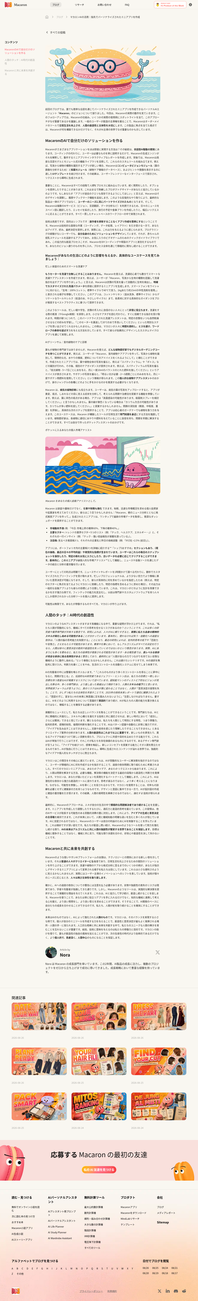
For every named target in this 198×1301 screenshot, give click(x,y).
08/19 (155, 1273)
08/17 (175, 1273)
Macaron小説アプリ (22, 1228)
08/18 (165, 1273)
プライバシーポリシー (91, 1291)
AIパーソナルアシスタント (62, 1220)
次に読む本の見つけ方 (23, 1216)
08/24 (165, 1268)
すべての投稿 (57, 32)
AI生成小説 (17, 1233)
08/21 (175, 1268)
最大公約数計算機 (93, 1207)
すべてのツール (92, 1247)
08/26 (146, 1268)
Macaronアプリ (129, 1207)
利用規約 (112, 1291)
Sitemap (163, 1222)
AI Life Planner (56, 1226)
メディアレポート (166, 1213)
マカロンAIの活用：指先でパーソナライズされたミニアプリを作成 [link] (105, 17)
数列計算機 (90, 1213)
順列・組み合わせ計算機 (97, 1218)
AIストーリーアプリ (22, 1239)
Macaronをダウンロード (133, 1213)
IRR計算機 (89, 1236)
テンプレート (128, 1224)
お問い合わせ (105, 4)
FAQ (127, 4)
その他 (20, 1273)
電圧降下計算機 (92, 1242)
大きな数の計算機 (93, 1224)
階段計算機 (90, 1230)
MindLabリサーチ (130, 1218)
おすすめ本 (17, 1222)
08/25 (155, 1268)
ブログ (55, 4)
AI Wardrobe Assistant (60, 1238)
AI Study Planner (57, 1232)
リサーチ (79, 4)
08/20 (146, 1273)
